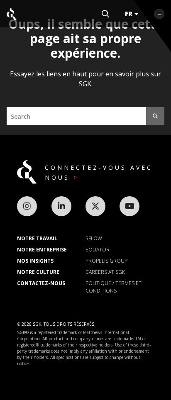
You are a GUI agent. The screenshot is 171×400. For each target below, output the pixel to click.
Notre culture (38, 272)
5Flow (94, 238)
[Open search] (105, 14)
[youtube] (129, 206)
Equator (98, 249)
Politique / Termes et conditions (114, 287)
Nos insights (35, 260)
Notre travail (37, 238)
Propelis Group (106, 260)
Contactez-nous (41, 283)
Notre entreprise (42, 249)
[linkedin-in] (61, 206)
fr (128, 14)
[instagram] (27, 206)
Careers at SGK (105, 272)
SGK (12, 14)
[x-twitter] (95, 206)
